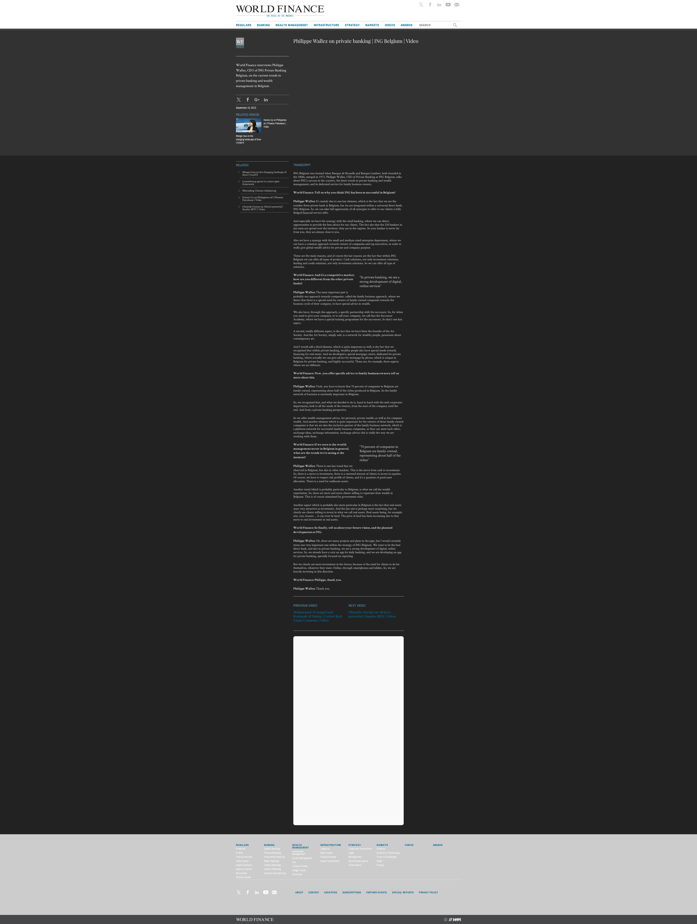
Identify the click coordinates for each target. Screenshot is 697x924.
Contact (313, 892)
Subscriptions (352, 892)
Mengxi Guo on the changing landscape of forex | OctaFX (264, 173)
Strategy (352, 25)
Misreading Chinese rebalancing (259, 190)
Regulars (243, 25)
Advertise (330, 892)
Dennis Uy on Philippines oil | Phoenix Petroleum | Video (275, 123)
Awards (407, 25)
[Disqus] (348, 683)
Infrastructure (326, 25)
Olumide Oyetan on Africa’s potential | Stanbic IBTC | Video (262, 208)
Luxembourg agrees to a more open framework (260, 182)
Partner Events (376, 892)
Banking (263, 25)
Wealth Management (292, 25)
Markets (372, 25)
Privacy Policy (428, 892)
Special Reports (403, 892)
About (299, 892)
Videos (390, 25)
